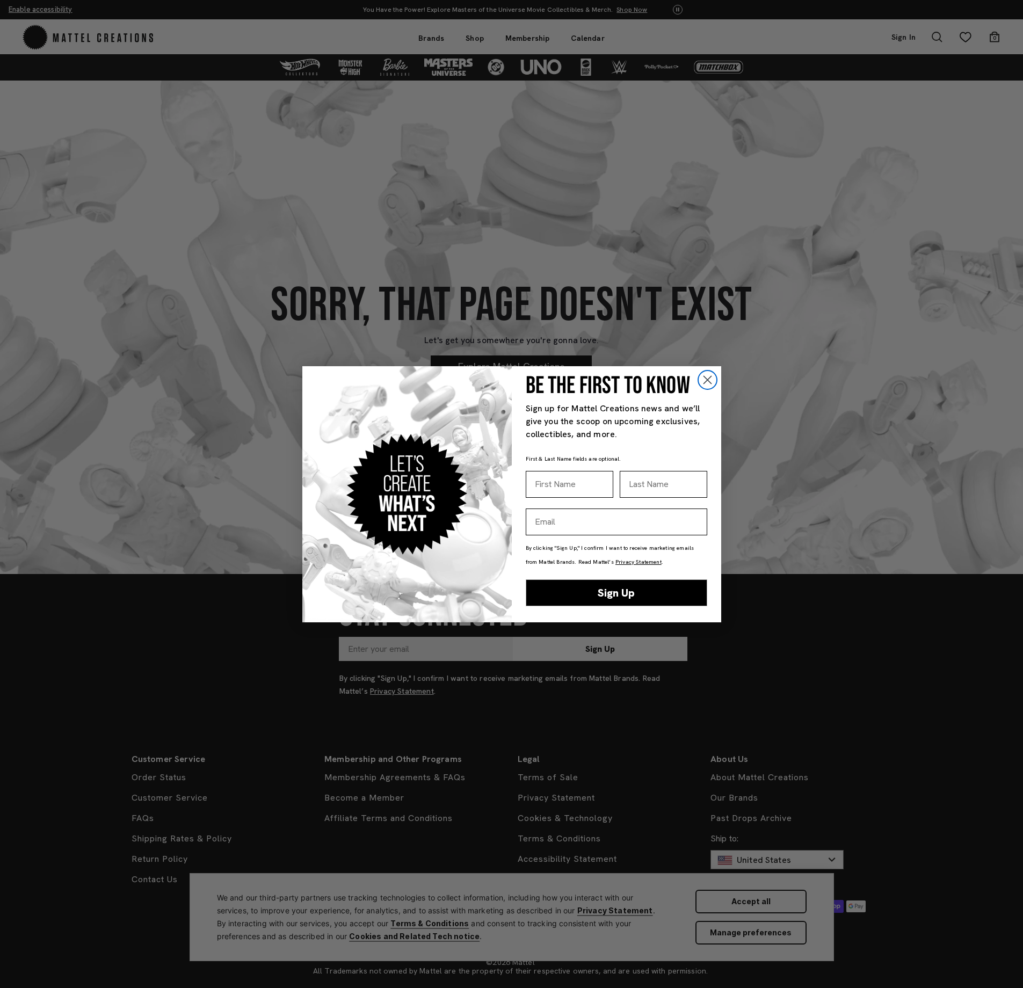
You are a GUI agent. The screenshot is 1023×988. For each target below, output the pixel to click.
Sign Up (616, 593)
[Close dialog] (707, 379)
